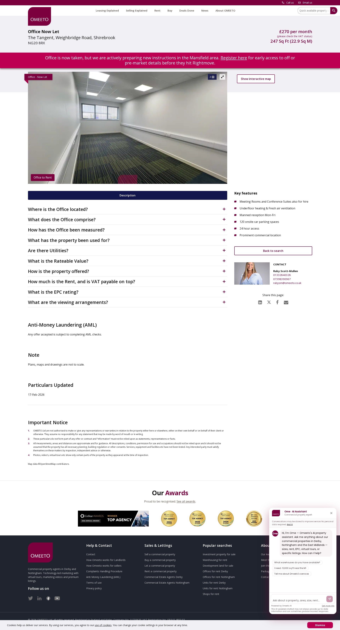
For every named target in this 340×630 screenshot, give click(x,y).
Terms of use (94, 582)
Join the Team (269, 565)
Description (127, 195)
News (204, 10)
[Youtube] (57, 597)
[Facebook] (277, 301)
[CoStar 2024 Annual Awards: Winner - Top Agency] (226, 519)
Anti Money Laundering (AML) (103, 577)
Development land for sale (218, 565)
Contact (90, 554)
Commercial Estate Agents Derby (163, 577)
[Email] (286, 301)
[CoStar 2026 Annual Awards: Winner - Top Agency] (113, 519)
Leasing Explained (107, 10)
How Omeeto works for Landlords (106, 560)
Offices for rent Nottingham (219, 577)
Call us (290, 2)
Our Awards (267, 554)
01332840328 (282, 275)
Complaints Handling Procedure (104, 571)
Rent (157, 10)
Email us (307, 2)
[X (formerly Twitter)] (269, 301)
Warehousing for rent (215, 560)
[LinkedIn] (260, 301)
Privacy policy (94, 588)
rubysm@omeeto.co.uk (287, 283)
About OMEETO (225, 10)
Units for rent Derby (214, 582)
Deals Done (186, 10)
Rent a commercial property (160, 571)
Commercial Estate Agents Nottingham (166, 582)
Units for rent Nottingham (218, 588)
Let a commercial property (159, 565)
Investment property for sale (219, 554)
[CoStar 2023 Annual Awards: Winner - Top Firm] (254, 519)
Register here (234, 58)
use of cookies (103, 625)
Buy (170, 10)
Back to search (273, 251)
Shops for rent (211, 594)
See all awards (186, 501)
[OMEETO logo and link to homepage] (39, 16)
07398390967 (282, 279)
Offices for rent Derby (215, 571)
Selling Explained (136, 10)
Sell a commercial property (159, 554)
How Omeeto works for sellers (103, 565)
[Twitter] (30, 597)
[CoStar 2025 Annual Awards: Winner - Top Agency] (197, 519)
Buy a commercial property (160, 560)
